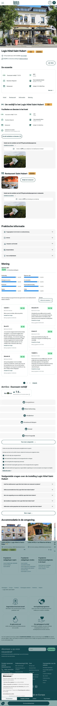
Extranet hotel (32, 668)
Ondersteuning (46, 678)
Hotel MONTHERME (25, 565)
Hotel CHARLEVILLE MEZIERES (28, 566)
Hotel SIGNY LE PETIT (26, 571)
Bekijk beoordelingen (23, 58)
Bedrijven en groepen (34, 674)
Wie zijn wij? (32, 665)
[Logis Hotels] (16, 3)
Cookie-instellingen (47, 673)
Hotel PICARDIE (7, 565)
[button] (3, 703)
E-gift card (31, 672)
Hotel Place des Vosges (43, 567)
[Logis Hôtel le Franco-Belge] (13, 531)
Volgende (33, 383)
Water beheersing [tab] (30, 409)
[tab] (26, 46)
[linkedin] (36, 686)
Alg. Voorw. (45, 676)
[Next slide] (16, 182)
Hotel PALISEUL (24, 569)
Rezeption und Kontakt (12, 243)
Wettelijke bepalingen (47, 667)
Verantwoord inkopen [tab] (30, 422)
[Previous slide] (3, 182)
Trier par (41, 297)
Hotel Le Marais (42, 568)
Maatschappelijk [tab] (30, 436)
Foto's (44, 682)
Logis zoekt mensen (33, 677)
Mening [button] (30, 97)
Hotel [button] (4, 97)
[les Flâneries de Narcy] (40, 531)
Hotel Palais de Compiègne (44, 565)
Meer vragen (27, 513)
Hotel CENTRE (6, 566)
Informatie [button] (22, 97)
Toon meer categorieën (27, 442)
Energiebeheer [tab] (30, 402)
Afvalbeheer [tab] (30, 415)
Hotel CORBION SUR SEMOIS (27, 568)
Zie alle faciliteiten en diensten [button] (11, 136)
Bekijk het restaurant (27, 180)
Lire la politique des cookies (8, 693)
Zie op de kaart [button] (24, 55)
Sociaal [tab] (30, 429)
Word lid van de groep (34, 670)
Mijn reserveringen (19, 665)
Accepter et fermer (24, 698)
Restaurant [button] (12, 97)
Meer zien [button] (50, 90)
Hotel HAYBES (24, 563)
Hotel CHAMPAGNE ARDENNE (10, 563)
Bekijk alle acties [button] (7, 470)
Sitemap (45, 680)
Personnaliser (9, 698)
